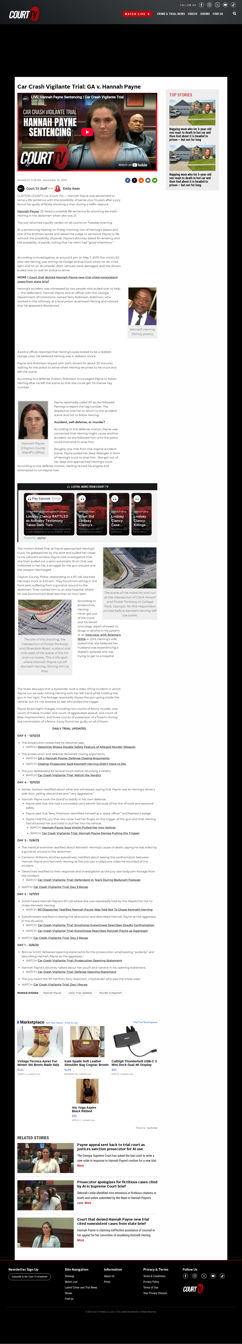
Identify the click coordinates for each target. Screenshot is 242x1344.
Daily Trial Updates (80, 992)
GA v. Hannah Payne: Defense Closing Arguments (73, 758)
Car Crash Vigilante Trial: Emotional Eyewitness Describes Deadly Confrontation (96, 925)
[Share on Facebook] (127, 180)
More (80, 1165)
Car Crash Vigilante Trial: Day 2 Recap (60, 938)
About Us (109, 1276)
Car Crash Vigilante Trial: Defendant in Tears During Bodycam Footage (89, 880)
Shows (205, 14)
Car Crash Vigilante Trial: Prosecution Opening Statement (80, 960)
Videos (193, 14)
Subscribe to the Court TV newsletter (29, 1276)
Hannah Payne (28, 211)
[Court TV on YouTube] (225, 6)
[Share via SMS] (154, 180)
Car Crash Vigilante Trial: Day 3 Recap (60, 887)
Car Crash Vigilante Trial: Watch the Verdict (69, 775)
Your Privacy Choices (155, 1293)
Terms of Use (150, 1287)
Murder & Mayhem (110, 992)
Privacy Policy (151, 1282)
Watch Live (135, 14)
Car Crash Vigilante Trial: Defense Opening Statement (77, 972)
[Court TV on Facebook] (201, 6)
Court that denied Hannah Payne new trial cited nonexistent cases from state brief (113, 1222)
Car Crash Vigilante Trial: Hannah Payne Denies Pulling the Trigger (91, 833)
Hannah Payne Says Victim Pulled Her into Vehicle (79, 827)
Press (107, 1282)
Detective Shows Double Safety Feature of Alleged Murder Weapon (87, 747)
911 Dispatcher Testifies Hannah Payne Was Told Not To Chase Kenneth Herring (95, 909)
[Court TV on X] (217, 6)
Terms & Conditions (154, 1276)
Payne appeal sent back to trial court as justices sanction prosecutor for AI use (111, 1147)
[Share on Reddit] (141, 180)
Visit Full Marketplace (145, 1022)
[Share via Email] (148, 180)
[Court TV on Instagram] (209, 6)
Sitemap (69, 1276)
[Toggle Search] (234, 14)
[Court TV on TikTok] (233, 6)
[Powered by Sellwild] (152, 1128)
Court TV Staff (36, 188)
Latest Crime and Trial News (81, 1287)
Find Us (218, 14)
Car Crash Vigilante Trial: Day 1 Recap (60, 984)
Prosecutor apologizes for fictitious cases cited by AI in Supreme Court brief (117, 1184)
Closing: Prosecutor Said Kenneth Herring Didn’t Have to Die (82, 764)
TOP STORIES (180, 94)
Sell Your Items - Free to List (62, 1022)
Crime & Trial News (171, 14)
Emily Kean (71, 188)
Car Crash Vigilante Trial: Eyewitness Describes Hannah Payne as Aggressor (93, 931)
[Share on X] (134, 180)
